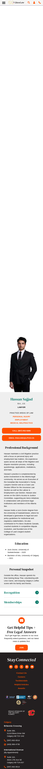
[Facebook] (11, 667)
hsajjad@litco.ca (21, 438)
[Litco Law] (16, 2)
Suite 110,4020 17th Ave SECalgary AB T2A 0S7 (15, 760)
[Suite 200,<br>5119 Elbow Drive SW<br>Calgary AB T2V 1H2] (5, 730)
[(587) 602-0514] (5, 740)
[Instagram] (16, 667)
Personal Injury (21, 417)
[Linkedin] (27, 667)
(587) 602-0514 (13, 740)
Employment (21, 420)
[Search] (28, 2)
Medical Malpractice (21, 423)
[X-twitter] (21, 667)
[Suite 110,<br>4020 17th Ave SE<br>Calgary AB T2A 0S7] (5, 757)
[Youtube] (32, 667)
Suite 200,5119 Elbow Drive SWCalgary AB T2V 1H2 (16, 733)
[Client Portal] (34, 2)
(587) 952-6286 (21, 431)
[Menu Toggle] (4, 2)
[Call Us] (39, 2)
